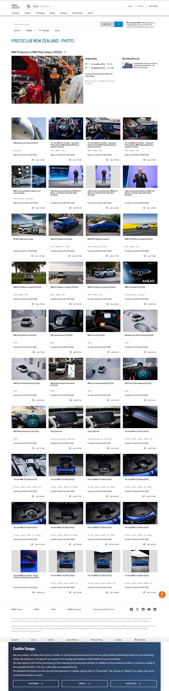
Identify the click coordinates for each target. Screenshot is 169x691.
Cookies (118, 639)
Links (33, 639)
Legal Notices (72, 639)
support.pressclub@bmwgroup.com (140, 27)
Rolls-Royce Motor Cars (103, 609)
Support (15, 639)
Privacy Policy (97, 639)
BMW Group (17, 609)
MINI (53, 609)
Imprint (51, 639)
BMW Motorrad (74, 609)
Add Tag (107, 24)
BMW (36, 609)
